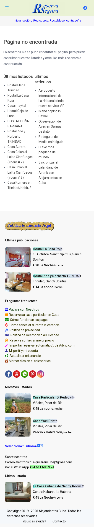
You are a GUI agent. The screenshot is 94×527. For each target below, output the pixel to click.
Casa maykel (17, 105)
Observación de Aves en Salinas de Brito (50, 127)
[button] (24, 446)
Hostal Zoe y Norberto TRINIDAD (16, 136)
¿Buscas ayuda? (34, 521)
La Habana (63, 492)
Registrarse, (41, 20)
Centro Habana (44, 492)
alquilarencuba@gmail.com (52, 462)
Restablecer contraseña (65, 20)
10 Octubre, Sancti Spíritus (52, 254)
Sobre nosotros (16, 457)
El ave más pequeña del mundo (47, 152)
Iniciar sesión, (23, 20)
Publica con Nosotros (24, 309)
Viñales (38, 403)
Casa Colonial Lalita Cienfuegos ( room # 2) (20, 157)
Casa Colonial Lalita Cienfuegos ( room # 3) (20, 172)
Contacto (59, 521)
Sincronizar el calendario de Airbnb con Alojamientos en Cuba (50, 173)
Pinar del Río (54, 403)
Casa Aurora (17, 147)
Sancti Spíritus (56, 281)
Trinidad (38, 281)
